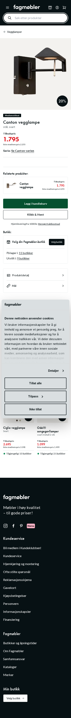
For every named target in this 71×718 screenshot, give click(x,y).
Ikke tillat (35, 409)
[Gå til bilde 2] (20, 420)
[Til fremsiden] (30, 7)
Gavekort (9, 588)
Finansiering (11, 619)
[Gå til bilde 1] (17, 420)
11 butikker (26, 253)
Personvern (11, 603)
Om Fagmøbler (13, 651)
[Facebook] (13, 525)
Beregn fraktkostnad (49, 223)
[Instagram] (5, 525)
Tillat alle (35, 383)
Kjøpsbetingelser (14, 595)
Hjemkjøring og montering (21, 564)
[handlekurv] (57, 7)
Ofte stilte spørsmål (16, 572)
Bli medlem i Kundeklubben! (22, 548)
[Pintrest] (21, 525)
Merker (8, 675)
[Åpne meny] (7, 7)
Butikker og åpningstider (20, 643)
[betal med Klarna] (31, 525)
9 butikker (23, 258)
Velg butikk (56, 241)
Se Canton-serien (22, 150)
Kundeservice (12, 556)
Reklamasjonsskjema (17, 580)
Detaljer (53, 370)
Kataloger (10, 667)
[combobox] (35, 18)
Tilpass (33, 396)
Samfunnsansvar (14, 659)
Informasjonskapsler (17, 611)
